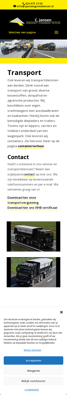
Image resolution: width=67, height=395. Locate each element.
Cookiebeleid (32, 389)
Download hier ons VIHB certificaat (32, 208)
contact (29, 174)
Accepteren (33, 360)
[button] (61, 312)
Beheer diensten (32, 350)
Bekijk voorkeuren (33, 381)
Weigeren (33, 370)
